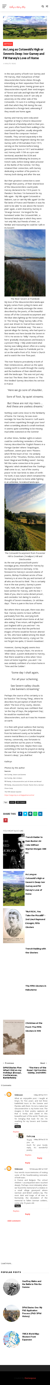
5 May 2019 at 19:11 (41, 1095)
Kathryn (30, 1136)
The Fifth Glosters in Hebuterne (35, 988)
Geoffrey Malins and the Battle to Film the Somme (31, 1284)
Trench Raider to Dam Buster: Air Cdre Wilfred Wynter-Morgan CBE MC (35, 845)
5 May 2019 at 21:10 (41, 1140)
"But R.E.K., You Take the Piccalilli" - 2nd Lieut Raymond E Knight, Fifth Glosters (35, 919)
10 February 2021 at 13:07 (38, 1169)
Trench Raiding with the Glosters (35, 950)
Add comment (14, 1220)
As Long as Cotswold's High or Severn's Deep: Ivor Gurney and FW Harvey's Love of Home (35, 884)
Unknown (19, 1095)
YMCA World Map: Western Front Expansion (30, 1337)
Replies (16, 1131)
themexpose (30, 1378)
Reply (17, 1127)
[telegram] (30, 814)
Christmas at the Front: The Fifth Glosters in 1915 (33, 1027)
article (8, 44)
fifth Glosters (21, 802)
